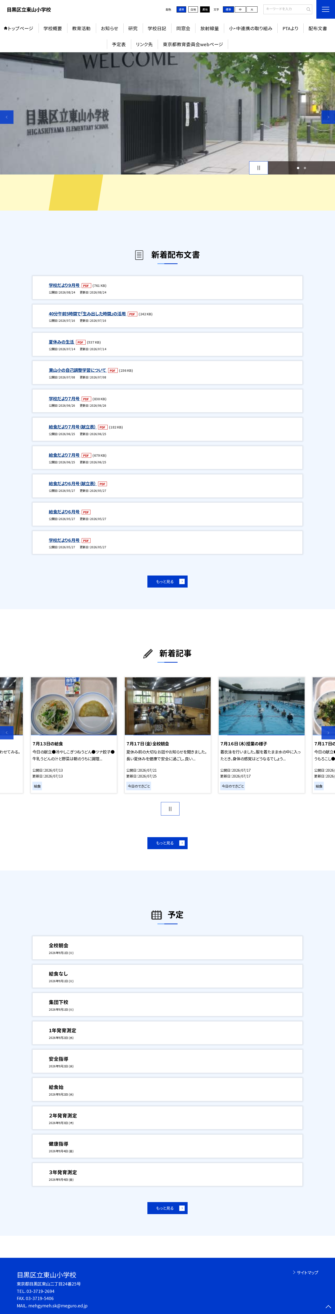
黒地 (205, 9)
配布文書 (318, 28)
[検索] (308, 8)
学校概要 (52, 28)
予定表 (119, 44)
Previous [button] (6, 117)
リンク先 (144, 44)
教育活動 (81, 28)
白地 (193, 9)
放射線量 (209, 28)
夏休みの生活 (62, 342)
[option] (167, 113)
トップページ (20, 28)
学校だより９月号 (64, 285)
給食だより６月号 (64, 512)
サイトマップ (307, 1272)
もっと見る (165, 581)
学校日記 (157, 28)
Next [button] (328, 117)
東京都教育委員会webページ (193, 44)
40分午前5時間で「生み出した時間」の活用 (88, 313)
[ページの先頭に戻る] (328, 1307)
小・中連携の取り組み (250, 28)
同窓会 (183, 28)
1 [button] (298, 168)
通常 (181, 9)
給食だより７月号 (64, 455)
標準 (228, 9)
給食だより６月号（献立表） (73, 483)
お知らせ (109, 28)
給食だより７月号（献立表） (73, 427)
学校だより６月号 (64, 540)
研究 (133, 28)
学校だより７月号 (64, 398)
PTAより (290, 28)
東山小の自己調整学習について (78, 370)
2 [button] (305, 168)
